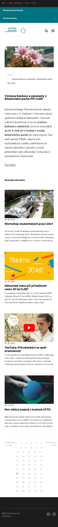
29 (23, 465)
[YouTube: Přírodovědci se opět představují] (29, 327)
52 (41, 482)
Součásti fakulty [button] (10, 19)
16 (35, 452)
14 (23, 452)
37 (41, 469)
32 (41, 465)
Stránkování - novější (10, 443)
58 (17, 491)
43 (17, 478)
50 (29, 482)
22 (41, 456)
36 (35, 469)
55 (29, 486)
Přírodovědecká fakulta (13, 11)
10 (31, 448)
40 (29, 473)
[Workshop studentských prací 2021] (29, 204)
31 (35, 465)
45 (29, 478)
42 (41, 473)
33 (17, 469)
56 (35, 486)
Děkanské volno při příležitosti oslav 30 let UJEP (26, 287)
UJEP (33, 3)
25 (29, 460)
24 (23, 460)
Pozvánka (10, 164)
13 (18, 452)
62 (41, 491)
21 (35, 456)
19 (23, 456)
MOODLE (19, 3)
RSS (3, 514)
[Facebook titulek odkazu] (48, 514)
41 (35, 473)
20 (29, 456)
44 (23, 478)
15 (29, 452)
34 (23, 469)
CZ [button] (3, 3)
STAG (27, 3)
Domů (9, 75)
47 (41, 478)
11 (36, 448)
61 (35, 491)
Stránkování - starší (51, 443)
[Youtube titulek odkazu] (54, 514)
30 (29, 465)
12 (42, 448)
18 (17, 456)
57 (41, 486)
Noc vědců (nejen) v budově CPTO (28, 409)
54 (23, 486)
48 (17, 482)
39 (23, 473)
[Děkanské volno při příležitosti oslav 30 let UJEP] (29, 266)
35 (29, 469)
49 (23, 482)
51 (35, 482)
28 (17, 465)
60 (29, 491)
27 (41, 460)
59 (23, 491)
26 (35, 460)
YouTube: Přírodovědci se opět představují (25, 349)
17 (40, 452)
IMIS (11, 3)
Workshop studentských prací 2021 (29, 224)
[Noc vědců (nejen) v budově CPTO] (29, 389)
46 (35, 478)
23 (17, 460)
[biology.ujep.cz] (10, 30)
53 (17, 486)
